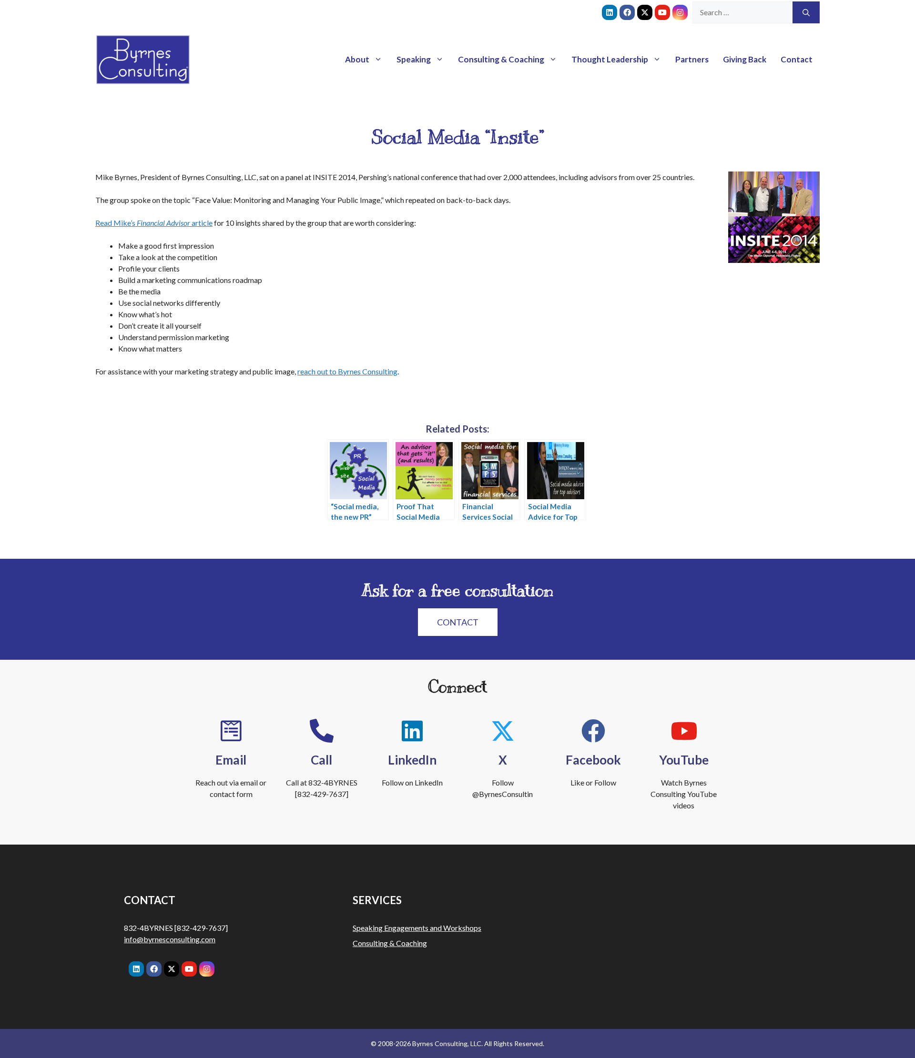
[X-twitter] (644, 12)
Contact (797, 59)
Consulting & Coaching (501, 59)
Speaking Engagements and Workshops (417, 927)
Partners (692, 59)
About (357, 59)
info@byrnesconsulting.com (169, 939)
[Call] (322, 731)
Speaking (413, 59)
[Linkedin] (609, 12)
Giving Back (744, 59)
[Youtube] (662, 12)
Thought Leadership (609, 59)
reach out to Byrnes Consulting (347, 371)
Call (321, 759)
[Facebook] (627, 12)
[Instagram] (680, 12)
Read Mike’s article (154, 222)
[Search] (806, 12)
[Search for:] (742, 12)
